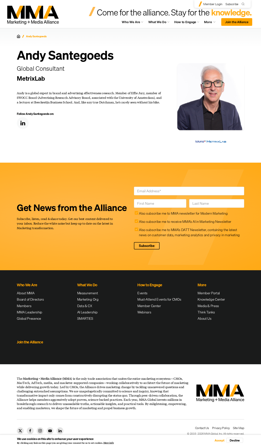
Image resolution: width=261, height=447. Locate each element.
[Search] (244, 4)
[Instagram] (40, 430)
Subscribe (231, 4)
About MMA (25, 293)
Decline (235, 440)
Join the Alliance (236, 22)
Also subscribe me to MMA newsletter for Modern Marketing (183, 213)
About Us (204, 318)
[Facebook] (30, 430)
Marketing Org (88, 299)
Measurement (87, 293)
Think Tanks (206, 312)
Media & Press (208, 306)
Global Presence (29, 318)
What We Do (157, 22)
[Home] (18, 36)
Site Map (238, 427)
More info (108, 442)
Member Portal (209, 293)
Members (24, 306)
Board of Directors (30, 299)
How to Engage (185, 22)
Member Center (149, 306)
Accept (220, 440)
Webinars (144, 312)
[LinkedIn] (23, 123)
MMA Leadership (29, 312)
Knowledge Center (211, 299)
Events (142, 293)
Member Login (212, 4)
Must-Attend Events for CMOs (159, 299)
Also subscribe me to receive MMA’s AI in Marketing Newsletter (185, 221)
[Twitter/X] (20, 430)
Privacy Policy (221, 427)
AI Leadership (87, 312)
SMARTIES (85, 318)
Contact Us (202, 427)
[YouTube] (50, 430)
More (211, 23)
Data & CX (84, 306)
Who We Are (131, 22)
